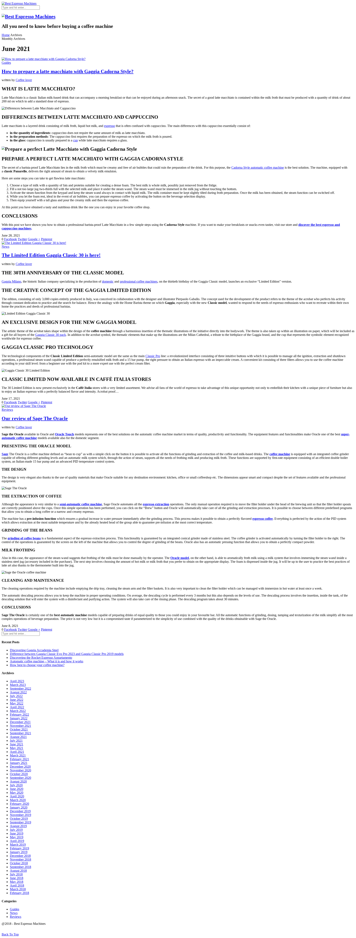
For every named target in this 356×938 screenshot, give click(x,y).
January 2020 (18, 807)
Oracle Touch (64, 434)
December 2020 (20, 766)
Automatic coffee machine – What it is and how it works (46, 661)
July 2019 (16, 829)
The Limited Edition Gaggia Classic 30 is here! (51, 255)
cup (75, 140)
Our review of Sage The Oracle (35, 418)
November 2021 (20, 725)
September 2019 (20, 822)
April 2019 (17, 841)
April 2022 (17, 707)
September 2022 (20, 688)
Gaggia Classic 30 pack (50, 334)
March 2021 (18, 755)
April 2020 (17, 796)
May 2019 (16, 837)
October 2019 (19, 818)
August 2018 (18, 870)
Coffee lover (24, 80)
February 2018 (19, 893)
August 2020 (18, 781)
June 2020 (16, 789)
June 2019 (16, 833)
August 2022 (18, 692)
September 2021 (20, 733)
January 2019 (18, 852)
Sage (5, 454)
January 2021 (18, 763)
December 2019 (20, 811)
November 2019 (20, 815)
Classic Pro (152, 356)
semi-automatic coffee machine (81, 504)
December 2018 (20, 855)
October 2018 (19, 863)
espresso (109, 126)
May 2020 (16, 792)
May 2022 (16, 703)
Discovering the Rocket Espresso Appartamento (41, 657)
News (5, 246)
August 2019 (18, 826)
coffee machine (279, 454)
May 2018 (16, 882)
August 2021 (18, 737)
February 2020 (19, 803)
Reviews (7, 409)
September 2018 (20, 867)
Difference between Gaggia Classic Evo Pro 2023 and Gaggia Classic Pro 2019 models (67, 654)
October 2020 (19, 774)
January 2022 (18, 718)
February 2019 (19, 848)
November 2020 (20, 770)
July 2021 (16, 740)
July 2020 (16, 785)
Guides (6, 62)
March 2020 (18, 800)
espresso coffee (262, 518)
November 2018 (20, 859)
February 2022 (19, 714)
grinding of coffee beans (24, 538)
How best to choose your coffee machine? (37, 665)
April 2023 (17, 681)
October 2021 (19, 729)
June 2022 (16, 699)
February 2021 (19, 759)
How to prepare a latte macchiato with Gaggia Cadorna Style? (68, 71)
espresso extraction (156, 504)
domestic (108, 281)
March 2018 (18, 889)
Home (6, 35)
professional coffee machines (138, 281)
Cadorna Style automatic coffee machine (257, 167)
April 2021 (17, 751)
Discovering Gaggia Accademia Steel (34, 650)
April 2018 (17, 885)
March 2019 (18, 844)
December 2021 (20, 722)
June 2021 (16, 744)
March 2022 (18, 711)
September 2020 (20, 777)
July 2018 (16, 874)
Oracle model (179, 558)
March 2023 (18, 685)
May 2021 (16, 748)
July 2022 (16, 696)
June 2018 (16, 878)
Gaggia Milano (11, 281)
